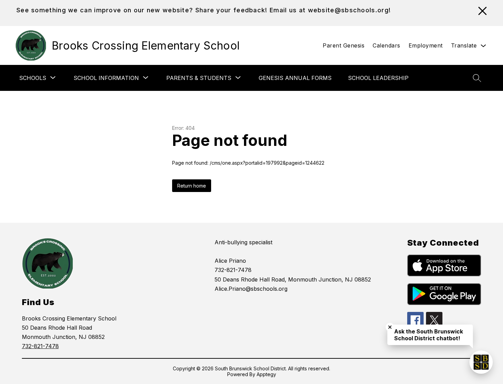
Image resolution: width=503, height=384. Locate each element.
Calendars (386, 45)
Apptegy (266, 374)
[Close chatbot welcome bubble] (390, 327)
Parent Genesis (343, 45)
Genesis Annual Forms (295, 77)
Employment (426, 45)
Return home (191, 186)
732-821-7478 (40, 346)
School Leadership (378, 77)
